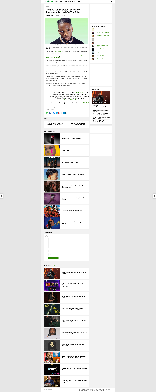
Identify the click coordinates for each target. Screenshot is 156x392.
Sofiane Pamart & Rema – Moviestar (73, 174)
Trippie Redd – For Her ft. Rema (71, 138)
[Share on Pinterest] (59, 113)
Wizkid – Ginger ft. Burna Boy (102, 38)
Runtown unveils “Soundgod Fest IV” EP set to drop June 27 (101, 121)
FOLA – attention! (100, 42)
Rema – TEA (65, 150)
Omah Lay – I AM (100, 58)
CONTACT (80, 1)
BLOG (69, 1)
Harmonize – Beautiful (101, 55)
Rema (46, 118)
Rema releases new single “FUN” (72, 210)
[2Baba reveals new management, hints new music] (52, 297)
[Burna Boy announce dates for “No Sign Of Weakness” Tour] (52, 321)
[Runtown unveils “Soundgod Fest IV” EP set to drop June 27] (52, 333)
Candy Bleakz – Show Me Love (103, 35)
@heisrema (79, 92)
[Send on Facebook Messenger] (54, 113)
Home (80, 389)
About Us (85, 390)
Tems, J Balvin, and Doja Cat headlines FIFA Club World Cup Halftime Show (74, 357)
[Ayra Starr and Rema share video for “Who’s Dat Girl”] (52, 186)
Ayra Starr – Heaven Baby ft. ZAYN (103, 32)
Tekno (95, 389)
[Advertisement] (101, 13)
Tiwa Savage (107, 389)
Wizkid (87, 389)
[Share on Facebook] (50, 113)
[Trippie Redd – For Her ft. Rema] (52, 138)
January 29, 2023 (83, 103)
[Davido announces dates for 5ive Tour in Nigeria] (52, 273)
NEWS (61, 1)
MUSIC (65, 1)
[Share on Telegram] (64, 113)
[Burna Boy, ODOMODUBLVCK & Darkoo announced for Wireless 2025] (52, 309)
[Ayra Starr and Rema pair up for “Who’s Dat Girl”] (52, 199)
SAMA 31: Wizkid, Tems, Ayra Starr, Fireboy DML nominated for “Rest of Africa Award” (73, 285)
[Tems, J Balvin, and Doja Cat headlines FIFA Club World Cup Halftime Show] (52, 357)
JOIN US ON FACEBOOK (98, 128)
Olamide (91, 389)
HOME (56, 1)
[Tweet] (57, 113)
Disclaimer (96, 390)
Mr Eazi (99, 389)
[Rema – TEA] (52, 150)
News (53, 265)
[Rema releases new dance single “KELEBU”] (52, 223)
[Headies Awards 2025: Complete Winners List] (52, 369)
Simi (103, 389)
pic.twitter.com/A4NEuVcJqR (69, 100)
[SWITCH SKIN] (111, 1)
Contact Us (91, 390)
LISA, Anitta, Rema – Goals (70, 162)
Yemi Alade (81, 390)
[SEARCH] (109, 1)
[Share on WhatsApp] (47, 113)
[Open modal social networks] (66, 113)
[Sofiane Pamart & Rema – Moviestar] (52, 174)
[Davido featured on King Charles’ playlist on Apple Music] (52, 381)
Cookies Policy (101, 390)
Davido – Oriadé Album (101, 48)
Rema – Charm (100, 28)
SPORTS (74, 1)
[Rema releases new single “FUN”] (52, 211)
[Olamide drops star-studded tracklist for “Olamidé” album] (52, 345)
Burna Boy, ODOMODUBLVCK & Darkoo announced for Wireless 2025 (74, 309)
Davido (83, 389)
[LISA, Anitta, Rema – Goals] (52, 162)
